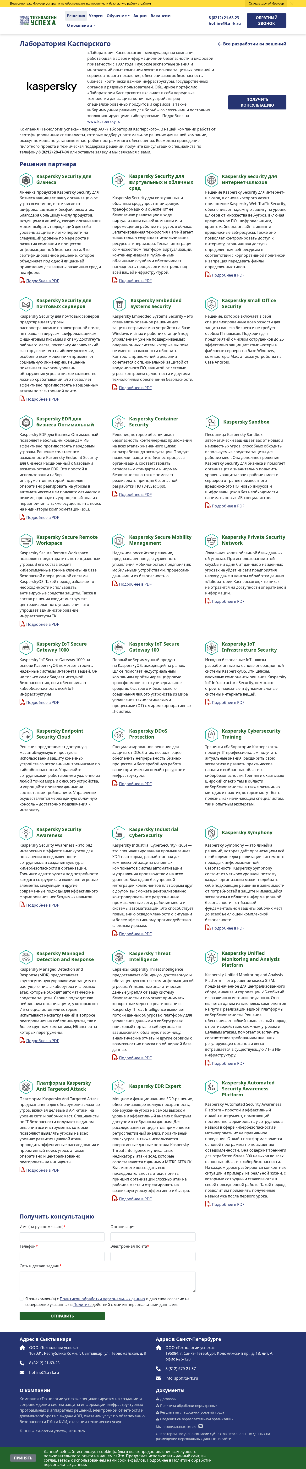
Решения (76, 15)
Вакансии (161, 15)
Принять (23, 1458)
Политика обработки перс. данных (188, 1405)
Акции (140, 15)
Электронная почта (129, 1246)
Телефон (29, 1246)
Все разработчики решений (254, 44)
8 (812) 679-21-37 (180, 1368)
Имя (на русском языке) (43, 1226)
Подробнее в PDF (42, 280)
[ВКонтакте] (200, 1426)
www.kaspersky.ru (103, 121)
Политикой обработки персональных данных (102, 1298)
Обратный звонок (267, 20)
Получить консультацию (257, 102)
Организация (123, 1226)
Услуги (96, 15)
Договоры (167, 1399)
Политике (82, 1304)
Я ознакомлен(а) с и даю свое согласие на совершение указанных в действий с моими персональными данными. (107, 1301)
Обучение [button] (117, 15)
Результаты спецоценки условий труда (191, 1412)
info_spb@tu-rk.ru (181, 1378)
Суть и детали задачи (41, 1265)
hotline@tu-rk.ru (225, 23)
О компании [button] (79, 25)
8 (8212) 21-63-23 (224, 17)
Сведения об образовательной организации (196, 1419)
